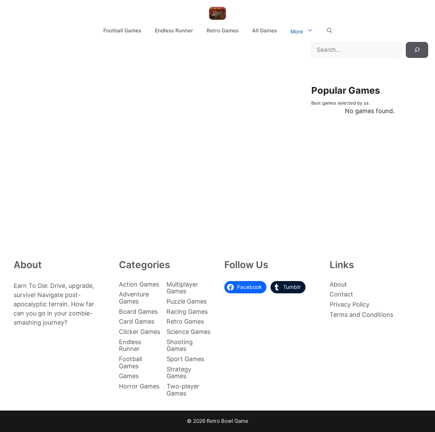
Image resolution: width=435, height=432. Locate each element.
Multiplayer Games (182, 288)
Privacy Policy (349, 304)
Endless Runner (174, 30)
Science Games (188, 331)
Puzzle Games (187, 301)
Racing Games (187, 311)
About (338, 284)
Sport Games (185, 358)
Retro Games (223, 30)
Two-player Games (183, 390)
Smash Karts (91, 233)
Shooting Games (180, 345)
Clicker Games (139, 331)
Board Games (138, 311)
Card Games (136, 321)
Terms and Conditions (361, 314)
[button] (329, 30)
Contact (341, 294)
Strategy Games (179, 373)
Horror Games (139, 386)
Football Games (122, 30)
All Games (264, 30)
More (297, 31)
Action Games (139, 284)
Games (129, 376)
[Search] (417, 50)
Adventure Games (134, 298)
